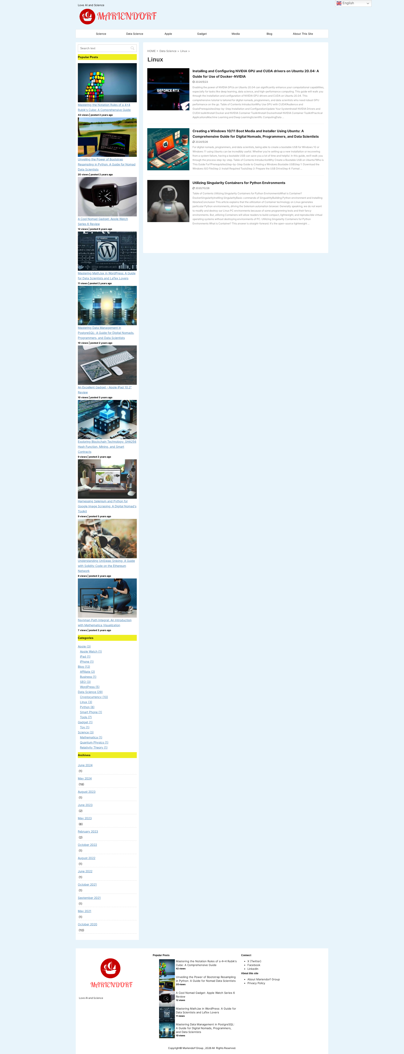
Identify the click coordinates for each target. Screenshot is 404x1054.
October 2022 (87, 844)
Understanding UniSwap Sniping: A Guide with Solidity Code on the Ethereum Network (106, 566)
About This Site (303, 33)
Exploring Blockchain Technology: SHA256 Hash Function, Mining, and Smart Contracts (107, 446)
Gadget (202, 33)
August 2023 (87, 791)
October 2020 (87, 924)
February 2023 (88, 831)
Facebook (253, 965)
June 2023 (85, 805)
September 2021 (89, 897)
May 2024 (85, 778)
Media (236, 33)
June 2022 (85, 871)
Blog (269, 33)
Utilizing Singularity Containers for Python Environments (239, 183)
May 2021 (84, 911)
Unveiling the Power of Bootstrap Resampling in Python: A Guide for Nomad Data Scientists (107, 164)
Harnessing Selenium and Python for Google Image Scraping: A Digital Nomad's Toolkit (107, 506)
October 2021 (87, 884)
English (348, 3)
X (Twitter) (254, 961)
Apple (168, 33)
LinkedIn (252, 968)
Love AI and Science (91, 997)
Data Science (134, 33)
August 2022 (86, 858)
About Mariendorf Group (263, 979)
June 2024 (85, 765)
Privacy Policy (256, 983)
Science (101, 33)
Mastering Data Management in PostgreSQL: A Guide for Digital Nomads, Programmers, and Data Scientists (106, 333)
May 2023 (85, 818)
